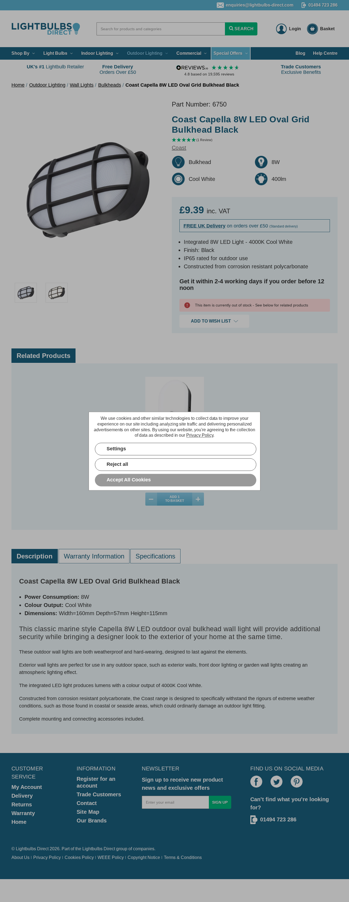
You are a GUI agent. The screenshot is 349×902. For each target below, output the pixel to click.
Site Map (88, 812)
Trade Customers (99, 794)
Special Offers (227, 53)
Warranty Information (94, 556)
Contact (87, 803)
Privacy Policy (47, 857)
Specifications (155, 556)
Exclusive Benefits (301, 69)
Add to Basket (174, 499)
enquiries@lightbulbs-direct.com (259, 5)
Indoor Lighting (97, 53)
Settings (116, 448)
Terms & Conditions (183, 857)
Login (295, 28)
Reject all (117, 464)
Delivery (22, 796)
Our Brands (92, 821)
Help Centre (325, 53)
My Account (26, 787)
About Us (20, 857)
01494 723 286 (323, 5)
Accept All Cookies (129, 479)
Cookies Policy (79, 857)
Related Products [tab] (43, 355)
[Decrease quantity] (151, 499)
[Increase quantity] (198, 499)
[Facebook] (256, 782)
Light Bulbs (55, 53)
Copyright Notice (144, 857)
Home (18, 822)
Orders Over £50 (118, 69)
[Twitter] (276, 782)
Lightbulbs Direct (98, 848)
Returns (21, 804)
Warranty (23, 813)
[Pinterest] (297, 782)
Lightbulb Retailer (55, 66)
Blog (300, 53)
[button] (255, 140)
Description (35, 556)
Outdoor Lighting (145, 53)
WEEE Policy (111, 857)
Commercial (188, 53)
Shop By (20, 53)
